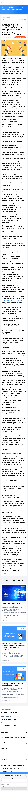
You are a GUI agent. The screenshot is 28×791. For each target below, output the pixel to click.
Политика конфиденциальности (10, 768)
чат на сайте (19, 373)
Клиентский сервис (7, 20)
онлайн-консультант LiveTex (12, 300)
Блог (4, 19)
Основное (4, 732)
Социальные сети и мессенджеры (13, 737)
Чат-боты (4, 743)
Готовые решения (7, 754)
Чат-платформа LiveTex (8, 17)
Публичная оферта (6, 771)
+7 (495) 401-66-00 (8, 726)
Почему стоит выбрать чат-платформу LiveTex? (13, 685)
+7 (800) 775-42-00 (9, 712)
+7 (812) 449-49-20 (8, 719)
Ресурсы (4, 759)
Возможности (5, 748)
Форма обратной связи (11, 604)
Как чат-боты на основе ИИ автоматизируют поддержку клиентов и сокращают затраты (13, 647)
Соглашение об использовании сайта (12, 765)
